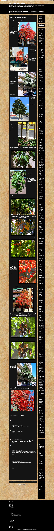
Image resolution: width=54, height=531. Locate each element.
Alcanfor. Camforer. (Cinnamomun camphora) (41, 62)
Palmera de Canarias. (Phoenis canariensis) (41, 327)
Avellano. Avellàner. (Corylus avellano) (41, 124)
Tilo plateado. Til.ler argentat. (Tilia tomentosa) (41, 424)
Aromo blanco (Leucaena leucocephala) (40, 121)
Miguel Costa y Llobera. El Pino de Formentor (41, 470)
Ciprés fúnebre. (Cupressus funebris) (41, 183)
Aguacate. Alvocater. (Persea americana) (41, 51)
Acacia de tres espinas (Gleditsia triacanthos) (41, 38)
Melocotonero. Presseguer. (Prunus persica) (41, 281)
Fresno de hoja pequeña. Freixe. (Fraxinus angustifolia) (41, 237)
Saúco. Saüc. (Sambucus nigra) (41, 402)
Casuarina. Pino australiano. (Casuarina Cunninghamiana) (41, 146)
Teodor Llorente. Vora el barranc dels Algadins (41, 478)
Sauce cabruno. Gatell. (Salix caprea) (41, 399)
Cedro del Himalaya (41, 485)
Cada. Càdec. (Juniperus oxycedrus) (41, 135)
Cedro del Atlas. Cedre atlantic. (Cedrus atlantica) (41, 151)
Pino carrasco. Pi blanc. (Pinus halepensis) (41, 350)
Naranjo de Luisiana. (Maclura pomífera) (41, 300)
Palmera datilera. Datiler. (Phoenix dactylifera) (41, 316)
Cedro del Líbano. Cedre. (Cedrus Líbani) (41, 155)
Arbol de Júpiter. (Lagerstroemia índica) (41, 98)
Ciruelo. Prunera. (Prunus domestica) (41, 189)
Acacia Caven (40, 37)
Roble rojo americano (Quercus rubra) (41, 387)
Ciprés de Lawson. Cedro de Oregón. (41, 170)
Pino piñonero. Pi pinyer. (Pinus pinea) (41, 358)
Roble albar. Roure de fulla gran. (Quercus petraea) (41, 377)
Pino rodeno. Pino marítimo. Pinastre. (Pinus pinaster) (41, 361)
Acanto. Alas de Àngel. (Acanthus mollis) (41, 45)
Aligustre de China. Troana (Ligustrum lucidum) (41, 71)
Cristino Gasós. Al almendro (41, 450)
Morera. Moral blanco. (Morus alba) (41, 294)
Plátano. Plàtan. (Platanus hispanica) (41, 367)
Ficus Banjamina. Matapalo (41, 213)
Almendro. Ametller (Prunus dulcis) (41, 77)
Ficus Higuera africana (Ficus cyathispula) (41, 218)
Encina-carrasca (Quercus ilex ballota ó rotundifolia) (41, 196)
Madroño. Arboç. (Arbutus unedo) (41, 275)
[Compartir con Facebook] (23, 415)
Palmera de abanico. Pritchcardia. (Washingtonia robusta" (41, 318)
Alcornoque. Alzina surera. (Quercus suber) (41, 64)
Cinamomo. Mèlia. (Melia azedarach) (41, 165)
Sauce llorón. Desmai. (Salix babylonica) (41, 401)
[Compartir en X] (22, 415)
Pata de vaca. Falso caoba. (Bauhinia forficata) (41, 336)
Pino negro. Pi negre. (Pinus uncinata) (41, 356)
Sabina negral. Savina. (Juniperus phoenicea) (41, 393)
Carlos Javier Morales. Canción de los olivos (41, 446)
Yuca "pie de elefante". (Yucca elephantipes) (41, 436)
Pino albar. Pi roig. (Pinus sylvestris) (41, 346)
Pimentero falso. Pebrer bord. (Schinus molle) (41, 344)
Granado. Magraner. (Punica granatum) (41, 243)
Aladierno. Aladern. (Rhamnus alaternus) (41, 55)
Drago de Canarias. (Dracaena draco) (41, 194)
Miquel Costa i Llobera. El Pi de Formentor (41, 472)
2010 (11, 527)
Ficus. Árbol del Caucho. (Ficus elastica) (40, 223)
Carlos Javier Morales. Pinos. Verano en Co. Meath (41, 448)
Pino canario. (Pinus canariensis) (41, 348)
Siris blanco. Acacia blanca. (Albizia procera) (41, 414)
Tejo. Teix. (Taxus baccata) (41, 420)
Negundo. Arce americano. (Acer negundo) (41, 302)
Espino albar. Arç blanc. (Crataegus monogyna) (41, 205)
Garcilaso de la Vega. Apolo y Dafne (41, 455)
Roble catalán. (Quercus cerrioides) (41, 382)
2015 (11, 506)
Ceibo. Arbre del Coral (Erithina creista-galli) (41, 157)
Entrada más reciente (13, 481)
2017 (11, 504)
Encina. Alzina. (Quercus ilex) (40, 198)
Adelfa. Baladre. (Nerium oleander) (41, 49)
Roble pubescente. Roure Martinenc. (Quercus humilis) (41, 385)
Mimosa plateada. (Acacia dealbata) (41, 287)
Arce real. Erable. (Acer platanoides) (41, 118)
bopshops (28, 529)
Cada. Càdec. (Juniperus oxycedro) (15, 514)
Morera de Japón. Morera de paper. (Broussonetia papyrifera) (41, 290)
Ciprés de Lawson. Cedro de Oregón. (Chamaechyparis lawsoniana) (41, 172)
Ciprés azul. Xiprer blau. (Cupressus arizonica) (41, 168)
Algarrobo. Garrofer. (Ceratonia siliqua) (41, 67)
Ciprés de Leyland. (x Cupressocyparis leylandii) (41, 175)
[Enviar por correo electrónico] (21, 415)
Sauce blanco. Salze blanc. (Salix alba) (41, 397)
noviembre (12, 508)
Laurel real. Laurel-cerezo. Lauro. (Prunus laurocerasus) (41, 263)
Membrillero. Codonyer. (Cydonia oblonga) (41, 283)
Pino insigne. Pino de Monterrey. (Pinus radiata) (41, 353)
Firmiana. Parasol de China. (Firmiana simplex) (41, 226)
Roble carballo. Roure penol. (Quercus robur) (41, 381)
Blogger (36, 529)
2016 (11, 505)
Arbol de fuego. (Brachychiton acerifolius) (40, 96)
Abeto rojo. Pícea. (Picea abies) (41, 34)
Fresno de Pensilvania (41, 238)
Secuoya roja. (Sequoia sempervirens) (40, 407)
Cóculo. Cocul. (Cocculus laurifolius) (41, 190)
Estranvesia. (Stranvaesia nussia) (41, 207)
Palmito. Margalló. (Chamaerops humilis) (41, 328)
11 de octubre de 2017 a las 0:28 (18, 425)
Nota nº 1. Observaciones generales (40, 18)
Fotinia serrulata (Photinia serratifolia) (41, 227)
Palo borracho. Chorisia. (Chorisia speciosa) (41, 331)
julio (11, 513)
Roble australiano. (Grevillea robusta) (41, 379)
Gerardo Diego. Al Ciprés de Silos (41, 457)
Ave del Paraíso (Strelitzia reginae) (41, 122)
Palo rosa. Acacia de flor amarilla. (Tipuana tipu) (41, 333)
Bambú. (39, 128)
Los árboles (42, 12)
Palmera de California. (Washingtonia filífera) (41, 323)
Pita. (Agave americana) (40, 365)
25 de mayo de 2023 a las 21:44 (18, 461)
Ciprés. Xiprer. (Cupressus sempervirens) (40, 185)
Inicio (24, 481)
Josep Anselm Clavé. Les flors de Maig (41, 463)
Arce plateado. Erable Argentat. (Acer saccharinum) (41, 116)
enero (11, 521)
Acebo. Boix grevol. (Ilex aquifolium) (41, 47)
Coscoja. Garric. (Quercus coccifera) (41, 192)
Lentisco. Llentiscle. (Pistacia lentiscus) (41, 266)
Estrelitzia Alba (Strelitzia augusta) (41, 209)
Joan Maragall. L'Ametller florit (40, 461)
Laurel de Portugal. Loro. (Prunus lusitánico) (41, 260)
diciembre (12, 507)
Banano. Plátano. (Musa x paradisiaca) (41, 130)
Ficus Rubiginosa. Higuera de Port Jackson (41, 221)
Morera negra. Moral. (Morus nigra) (41, 292)
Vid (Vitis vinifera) (41, 434)
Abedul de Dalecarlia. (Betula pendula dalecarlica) (41, 30)
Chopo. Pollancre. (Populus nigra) (41, 162)
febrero (12, 520)
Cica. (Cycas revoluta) (41, 164)
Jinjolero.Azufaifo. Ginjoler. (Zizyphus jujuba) (41, 254)
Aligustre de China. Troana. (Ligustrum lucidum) (41, 74)
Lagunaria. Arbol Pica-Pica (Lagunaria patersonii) (41, 256)
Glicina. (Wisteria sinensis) (41, 241)
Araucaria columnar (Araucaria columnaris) (41, 84)
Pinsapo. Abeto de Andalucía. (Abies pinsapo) (41, 363)
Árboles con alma (17, 3)
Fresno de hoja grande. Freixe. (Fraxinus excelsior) (41, 234)
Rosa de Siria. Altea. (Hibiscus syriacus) (41, 389)
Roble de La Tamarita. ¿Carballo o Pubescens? (41, 489)
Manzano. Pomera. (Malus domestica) (41, 279)
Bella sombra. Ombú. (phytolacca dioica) (41, 131)
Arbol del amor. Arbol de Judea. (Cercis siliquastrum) (41, 103)
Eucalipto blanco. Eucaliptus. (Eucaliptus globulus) (41, 211)
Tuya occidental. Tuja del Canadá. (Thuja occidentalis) (41, 430)
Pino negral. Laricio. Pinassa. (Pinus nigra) (41, 354)
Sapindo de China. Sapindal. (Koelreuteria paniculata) (41, 395)
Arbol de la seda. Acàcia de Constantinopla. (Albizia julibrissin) (41, 101)
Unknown (13, 439)
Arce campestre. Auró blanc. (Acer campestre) (41, 111)
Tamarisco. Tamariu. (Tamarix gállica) (41, 418)
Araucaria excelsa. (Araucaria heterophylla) (41, 86)
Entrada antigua (33, 481)
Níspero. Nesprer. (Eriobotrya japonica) (41, 304)
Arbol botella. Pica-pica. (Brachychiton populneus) (41, 94)
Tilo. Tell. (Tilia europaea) (40, 426)
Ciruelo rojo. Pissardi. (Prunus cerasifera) (41, 187)
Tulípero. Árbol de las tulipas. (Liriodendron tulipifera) (41, 428)
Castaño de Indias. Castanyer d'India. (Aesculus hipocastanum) (41, 141)
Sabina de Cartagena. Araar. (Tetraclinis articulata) (41, 391)
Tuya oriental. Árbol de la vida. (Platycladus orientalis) (41, 433)
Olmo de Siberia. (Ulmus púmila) (41, 309)
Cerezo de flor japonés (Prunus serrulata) (41, 159)
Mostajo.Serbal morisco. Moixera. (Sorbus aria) (41, 296)
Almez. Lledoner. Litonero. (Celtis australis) (41, 80)
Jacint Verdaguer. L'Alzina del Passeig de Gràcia (41, 460)
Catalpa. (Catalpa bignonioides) (41, 148)
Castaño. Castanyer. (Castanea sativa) (41, 144)
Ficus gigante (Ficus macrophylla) (41, 217)
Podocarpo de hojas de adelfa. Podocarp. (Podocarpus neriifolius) (41, 369)
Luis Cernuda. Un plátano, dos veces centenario (41, 468)
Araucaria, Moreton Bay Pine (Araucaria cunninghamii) (41, 89)
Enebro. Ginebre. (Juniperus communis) (41, 200)
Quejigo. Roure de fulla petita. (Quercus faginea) (41, 372)
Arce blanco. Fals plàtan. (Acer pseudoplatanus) (41, 108)
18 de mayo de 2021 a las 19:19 (18, 439)
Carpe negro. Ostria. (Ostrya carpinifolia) (41, 139)
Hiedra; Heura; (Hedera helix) (40, 247)
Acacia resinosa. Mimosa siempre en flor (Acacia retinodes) (41, 43)
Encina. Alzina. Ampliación (40, 486)
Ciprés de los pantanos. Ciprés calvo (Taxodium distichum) (41, 178)
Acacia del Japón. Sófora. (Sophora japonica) (41, 41)
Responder (13, 427)
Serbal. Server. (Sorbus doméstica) (41, 412)
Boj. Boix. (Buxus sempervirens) (41, 133)
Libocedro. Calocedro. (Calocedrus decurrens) (41, 269)
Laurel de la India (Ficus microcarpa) (41, 258)
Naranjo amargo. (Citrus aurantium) (41, 298)
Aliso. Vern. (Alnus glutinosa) (41, 75)
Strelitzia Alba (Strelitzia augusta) (41, 416)
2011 (11, 526)
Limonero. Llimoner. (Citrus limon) (41, 271)
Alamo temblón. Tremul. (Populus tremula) (41, 57)
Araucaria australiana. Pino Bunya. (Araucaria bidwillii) (41, 82)
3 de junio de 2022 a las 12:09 (18, 450)
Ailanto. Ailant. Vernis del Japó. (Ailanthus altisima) (41, 53)
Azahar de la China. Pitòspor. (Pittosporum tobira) (41, 127)
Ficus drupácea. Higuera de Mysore (41, 215)
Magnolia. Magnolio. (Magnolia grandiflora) (41, 277)
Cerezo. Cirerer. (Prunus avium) (40, 161)
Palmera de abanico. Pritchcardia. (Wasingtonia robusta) (41, 321)
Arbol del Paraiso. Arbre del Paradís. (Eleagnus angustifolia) (41, 106)
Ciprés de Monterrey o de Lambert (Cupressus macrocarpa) (41, 180)
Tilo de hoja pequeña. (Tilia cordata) (41, 421)
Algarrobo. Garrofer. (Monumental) (41, 69)
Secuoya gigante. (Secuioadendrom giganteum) (41, 405)
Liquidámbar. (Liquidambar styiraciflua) (40, 273)
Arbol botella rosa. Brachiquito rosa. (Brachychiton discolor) (41, 91)
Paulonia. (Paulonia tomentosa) (41, 337)
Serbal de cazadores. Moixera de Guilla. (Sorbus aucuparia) (41, 410)
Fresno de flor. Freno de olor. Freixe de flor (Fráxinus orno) (41, 232)
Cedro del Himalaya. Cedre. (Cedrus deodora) (41, 153)
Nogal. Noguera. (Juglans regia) (40, 306)
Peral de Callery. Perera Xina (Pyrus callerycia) (41, 340)
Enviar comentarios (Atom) (25, 484)
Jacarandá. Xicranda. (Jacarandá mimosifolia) (41, 251)
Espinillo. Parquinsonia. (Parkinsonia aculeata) (41, 203)
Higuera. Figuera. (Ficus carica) (41, 249)
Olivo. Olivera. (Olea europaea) (41, 308)
